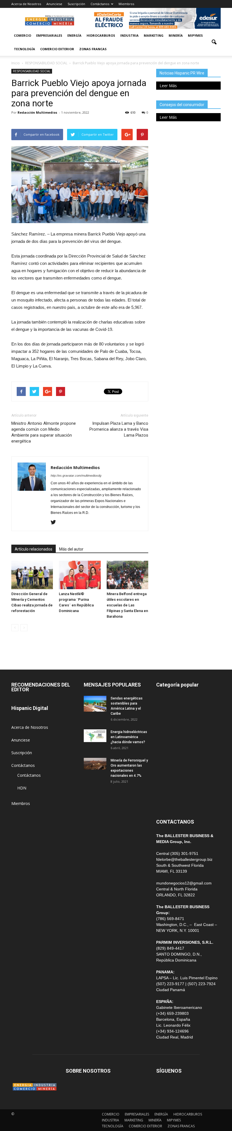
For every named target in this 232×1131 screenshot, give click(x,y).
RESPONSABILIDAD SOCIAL (31, 71)
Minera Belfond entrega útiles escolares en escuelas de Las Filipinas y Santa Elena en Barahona (127, 605)
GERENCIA (165, 738)
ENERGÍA (74, 35)
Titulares (164, 700)
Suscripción (76, 4)
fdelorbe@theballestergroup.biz (184, 859)
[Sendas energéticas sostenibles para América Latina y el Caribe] (95, 704)
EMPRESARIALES (49, 35)
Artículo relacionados (33, 549)
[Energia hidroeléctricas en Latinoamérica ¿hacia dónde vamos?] (95, 735)
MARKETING (154, 35)
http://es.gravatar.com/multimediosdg (76, 475)
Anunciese (54, 4)
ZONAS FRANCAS (93, 49)
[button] (214, 42)
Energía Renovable (173, 776)
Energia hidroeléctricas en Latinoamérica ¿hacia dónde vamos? (129, 737)
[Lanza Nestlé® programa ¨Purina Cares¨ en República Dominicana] (79, 575)
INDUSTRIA (129, 35)
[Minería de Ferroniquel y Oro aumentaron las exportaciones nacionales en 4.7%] (95, 764)
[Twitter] (55, 522)
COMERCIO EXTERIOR (57, 49)
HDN (21, 788)
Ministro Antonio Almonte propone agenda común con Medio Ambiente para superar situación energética (43, 432)
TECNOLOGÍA (24, 49)
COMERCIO (22, 35)
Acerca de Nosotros (26, 4)
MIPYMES (195, 35)
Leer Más (168, 85)
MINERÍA (176, 35)
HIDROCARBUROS (101, 35)
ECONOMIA (167, 801)
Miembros (126, 4)
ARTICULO (166, 788)
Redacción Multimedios (37, 112)
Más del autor (71, 549)
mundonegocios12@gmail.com (184, 883)
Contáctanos (100, 4)
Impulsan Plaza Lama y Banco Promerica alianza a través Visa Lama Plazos (118, 429)
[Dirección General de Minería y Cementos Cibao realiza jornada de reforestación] (32, 575)
